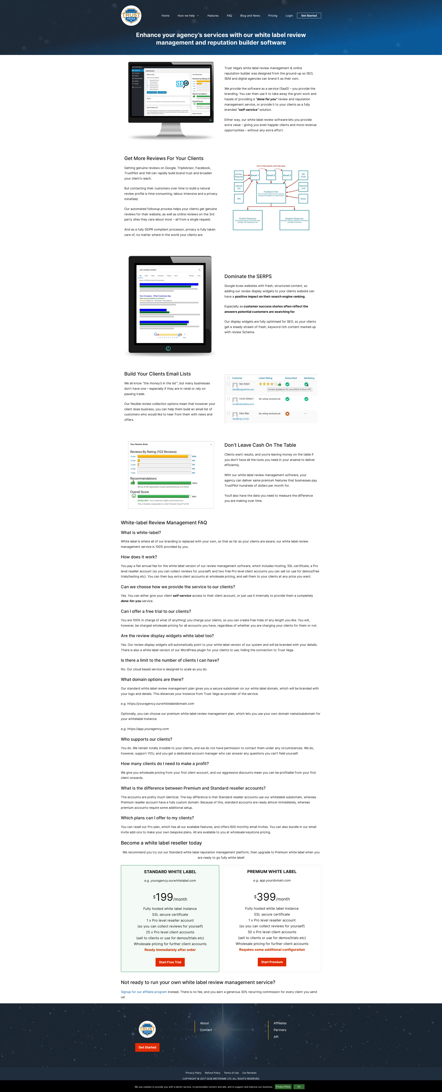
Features (213, 15)
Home (165, 15)
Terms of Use (231, 1072)
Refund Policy (212, 1072)
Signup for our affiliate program (144, 992)
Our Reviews (249, 1072)
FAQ (229, 15)
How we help (186, 15)
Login (289, 15)
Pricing (272, 15)
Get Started (309, 15)
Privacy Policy (193, 1072)
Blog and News (250, 15)
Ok (298, 1086)
